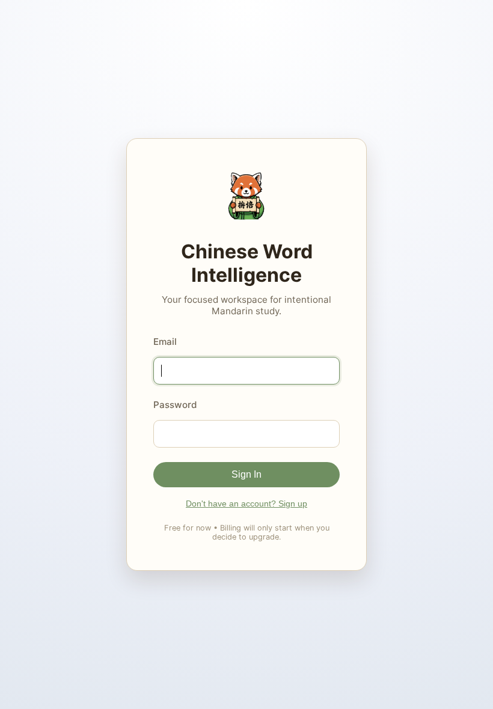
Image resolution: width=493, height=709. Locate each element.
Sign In (246, 474)
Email (165, 341)
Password (175, 404)
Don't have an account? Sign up (246, 503)
